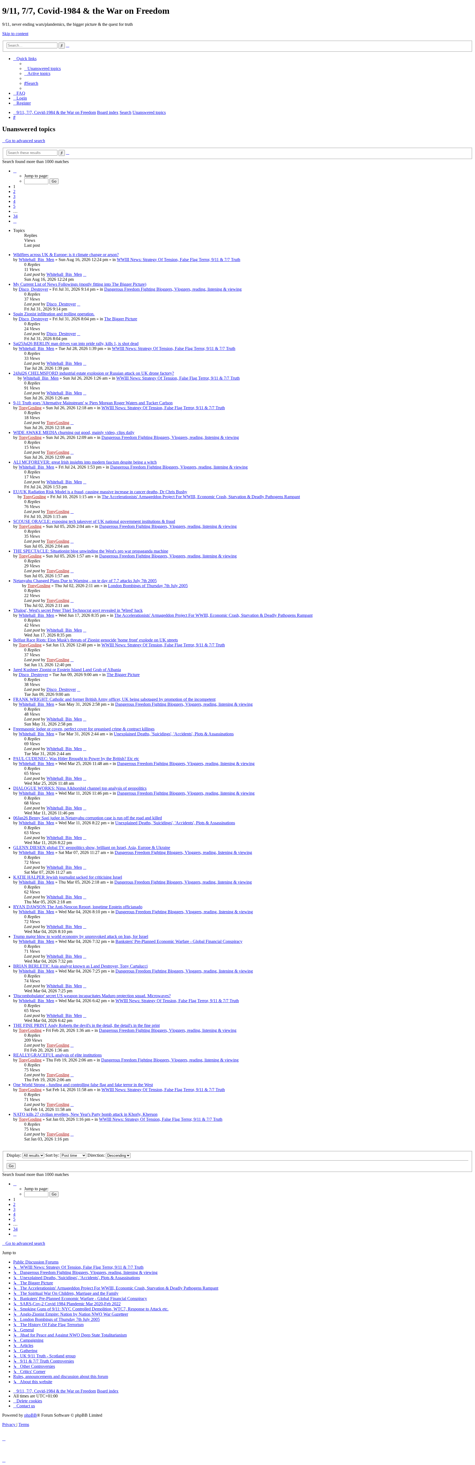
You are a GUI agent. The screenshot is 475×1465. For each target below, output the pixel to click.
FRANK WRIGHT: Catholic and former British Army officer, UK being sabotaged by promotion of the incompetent (114, 699)
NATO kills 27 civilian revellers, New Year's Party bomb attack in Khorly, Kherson (85, 1114)
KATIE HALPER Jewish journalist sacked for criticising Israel (67, 877)
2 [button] (14, 191)
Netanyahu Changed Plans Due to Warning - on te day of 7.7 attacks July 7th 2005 (85, 580)
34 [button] (15, 216)
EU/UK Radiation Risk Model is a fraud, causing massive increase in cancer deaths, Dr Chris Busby (100, 491)
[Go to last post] (84, 274)
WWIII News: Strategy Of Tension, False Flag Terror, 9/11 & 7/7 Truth (178, 259)
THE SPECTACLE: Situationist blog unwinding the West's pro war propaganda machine (90, 551)
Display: (14, 1155)
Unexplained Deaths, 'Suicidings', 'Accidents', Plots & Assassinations (174, 734)
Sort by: (52, 1155)
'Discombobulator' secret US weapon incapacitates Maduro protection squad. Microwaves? (92, 995)
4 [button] (14, 201)
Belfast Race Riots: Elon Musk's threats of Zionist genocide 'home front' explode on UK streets (95, 640)
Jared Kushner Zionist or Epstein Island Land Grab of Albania (67, 669)
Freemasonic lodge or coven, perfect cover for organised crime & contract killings (83, 729)
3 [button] (14, 196)
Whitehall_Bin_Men (36, 259)
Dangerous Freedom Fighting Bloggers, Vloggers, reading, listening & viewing (173, 289)
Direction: (96, 1155)
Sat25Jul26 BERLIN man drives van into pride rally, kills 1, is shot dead (76, 343)
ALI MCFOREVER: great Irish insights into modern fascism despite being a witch (85, 462)
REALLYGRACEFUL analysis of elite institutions (57, 1055)
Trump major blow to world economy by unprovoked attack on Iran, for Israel (80, 936)
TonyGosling (30, 407)
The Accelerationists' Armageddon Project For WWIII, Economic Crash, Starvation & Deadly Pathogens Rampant (201, 496)
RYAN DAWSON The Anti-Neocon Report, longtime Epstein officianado (77, 906)
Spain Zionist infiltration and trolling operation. (54, 314)
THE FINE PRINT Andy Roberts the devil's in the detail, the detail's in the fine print (86, 1025)
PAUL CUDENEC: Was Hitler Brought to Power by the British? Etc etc (76, 758)
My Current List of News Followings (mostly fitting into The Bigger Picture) (79, 284)
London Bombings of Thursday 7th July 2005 (148, 585)
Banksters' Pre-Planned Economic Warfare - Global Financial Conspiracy (178, 941)
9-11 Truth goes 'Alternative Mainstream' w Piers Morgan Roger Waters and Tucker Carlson (93, 402)
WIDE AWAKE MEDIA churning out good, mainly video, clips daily (73, 432)
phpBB (30, 1415)
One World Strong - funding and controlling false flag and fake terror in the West (83, 1084)
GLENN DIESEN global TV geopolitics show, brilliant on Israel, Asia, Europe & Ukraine (91, 847)
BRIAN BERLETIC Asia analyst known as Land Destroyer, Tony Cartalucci (80, 966)
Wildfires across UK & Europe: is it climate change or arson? (66, 254)
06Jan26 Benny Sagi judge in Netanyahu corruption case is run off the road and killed (87, 818)
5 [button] (14, 206)
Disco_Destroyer (33, 289)
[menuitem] (42, 68)
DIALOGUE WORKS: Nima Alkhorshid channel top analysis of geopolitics (80, 788)
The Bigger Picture (120, 318)
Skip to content (15, 33)
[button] (14, 171)
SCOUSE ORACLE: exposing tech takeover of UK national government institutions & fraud (94, 521)
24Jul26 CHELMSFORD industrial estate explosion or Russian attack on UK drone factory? (93, 373)
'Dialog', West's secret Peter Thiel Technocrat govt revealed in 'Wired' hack (78, 610)
